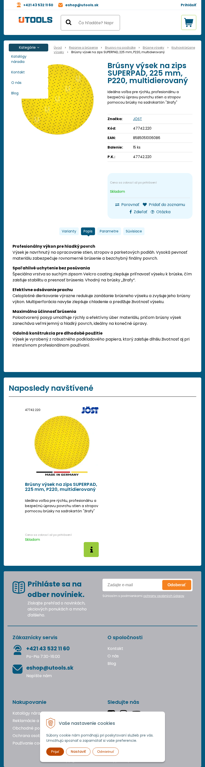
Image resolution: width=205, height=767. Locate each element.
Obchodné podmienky (34, 728)
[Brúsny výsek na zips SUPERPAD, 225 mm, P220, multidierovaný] (57, 99)
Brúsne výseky (153, 47)
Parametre (109, 231)
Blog (14, 93)
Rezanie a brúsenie (83, 47)
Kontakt (18, 72)
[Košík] (188, 22)
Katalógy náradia (18, 59)
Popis (88, 231)
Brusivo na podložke (120, 47)
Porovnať (129, 204)
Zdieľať (140, 212)
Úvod (58, 47)
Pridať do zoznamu (166, 204)
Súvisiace (134, 231)
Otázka (162, 212)
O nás (16, 82)
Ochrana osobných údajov (38, 736)
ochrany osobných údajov (163, 596)
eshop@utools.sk (81, 4)
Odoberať (177, 585)
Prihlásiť (188, 4)
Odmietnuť (105, 752)
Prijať (55, 752)
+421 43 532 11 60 (38, 4)
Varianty (69, 231)
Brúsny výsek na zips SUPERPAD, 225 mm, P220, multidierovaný (61, 487)
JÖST (137, 118)
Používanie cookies (30, 743)
